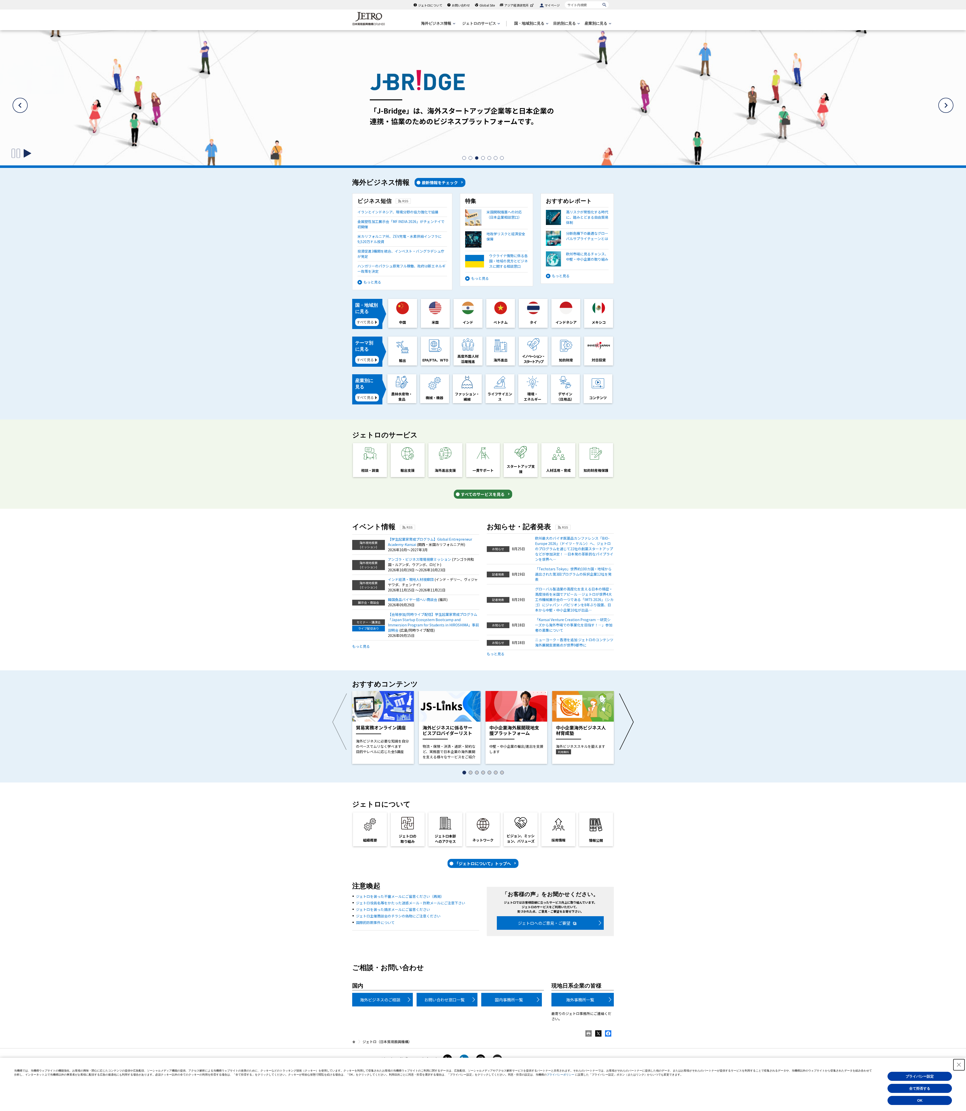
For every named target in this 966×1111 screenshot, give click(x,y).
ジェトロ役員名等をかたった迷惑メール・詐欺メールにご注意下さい (410, 902)
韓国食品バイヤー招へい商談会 (413, 599)
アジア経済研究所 (516, 5)
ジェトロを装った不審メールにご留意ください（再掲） (400, 896)
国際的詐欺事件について (375, 922)
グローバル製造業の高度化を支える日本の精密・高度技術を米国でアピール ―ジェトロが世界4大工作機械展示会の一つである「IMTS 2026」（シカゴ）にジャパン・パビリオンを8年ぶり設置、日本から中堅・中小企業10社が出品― (574, 599)
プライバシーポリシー (560, 1074)
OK (919, 1100)
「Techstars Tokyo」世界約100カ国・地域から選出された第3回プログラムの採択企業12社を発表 (573, 574)
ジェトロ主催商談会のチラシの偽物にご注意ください (398, 915)
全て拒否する (919, 1088)
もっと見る (372, 282)
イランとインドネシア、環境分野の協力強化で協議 (397, 211)
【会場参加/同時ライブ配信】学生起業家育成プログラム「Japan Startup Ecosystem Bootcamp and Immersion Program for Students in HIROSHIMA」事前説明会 (433, 622)
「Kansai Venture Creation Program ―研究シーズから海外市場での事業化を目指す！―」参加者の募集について (573, 625)
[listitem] (464, 158)
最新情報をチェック (440, 182)
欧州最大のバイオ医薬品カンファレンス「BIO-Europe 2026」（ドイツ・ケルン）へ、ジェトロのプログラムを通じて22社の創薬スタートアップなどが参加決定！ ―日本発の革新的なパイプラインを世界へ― (574, 549)
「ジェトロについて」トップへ (483, 863)
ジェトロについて (430, 5)
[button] (20, 105)
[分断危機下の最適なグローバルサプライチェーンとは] (577, 244)
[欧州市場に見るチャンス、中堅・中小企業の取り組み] (577, 264)
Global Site (487, 5)
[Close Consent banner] (958, 1064)
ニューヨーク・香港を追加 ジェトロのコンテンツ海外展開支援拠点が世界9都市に (574, 642)
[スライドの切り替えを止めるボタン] (15, 153)
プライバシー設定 (920, 1076)
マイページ (552, 5)
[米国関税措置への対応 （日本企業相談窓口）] (493, 224)
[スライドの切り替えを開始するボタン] (27, 153)
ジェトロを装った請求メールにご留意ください (393, 909)
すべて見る (365, 322)
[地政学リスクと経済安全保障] (496, 246)
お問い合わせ (461, 5)
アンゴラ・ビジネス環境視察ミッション (420, 559)
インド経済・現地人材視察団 (411, 579)
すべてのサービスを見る (483, 494)
